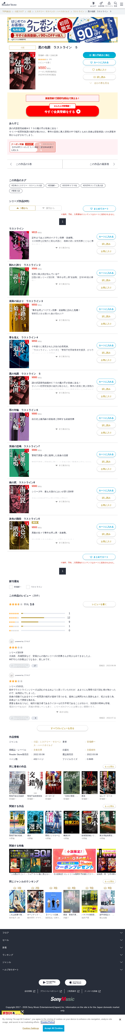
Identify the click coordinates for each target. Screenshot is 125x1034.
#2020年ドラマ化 (69, 185)
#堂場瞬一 (52, 185)
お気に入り (101, 69)
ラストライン (78, 11)
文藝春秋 (91, 750)
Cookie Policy (47, 1022)
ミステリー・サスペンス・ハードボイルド (52, 11)
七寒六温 (57, 918)
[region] (62, 1024)
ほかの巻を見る (101, 83)
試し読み (101, 77)
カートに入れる (101, 62)
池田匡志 (49, 918)
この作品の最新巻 (99, 164)
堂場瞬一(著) (43, 55)
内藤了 (66, 918)
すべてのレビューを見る (62, 728)
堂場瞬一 (17, 587)
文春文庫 (54, 55)
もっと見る (109, 767)
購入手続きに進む (101, 55)
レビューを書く (44, 62)
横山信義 (103, 918)
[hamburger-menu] (121, 4)
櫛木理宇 (31, 918)
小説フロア (19, 11)
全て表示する (64, 248)
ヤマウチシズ (41, 918)
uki (18, 918)
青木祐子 (12, 918)
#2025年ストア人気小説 (93, 185)
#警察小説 (16, 191)
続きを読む (64, 712)
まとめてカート (101, 208)
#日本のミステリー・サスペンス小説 (27, 185)
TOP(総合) (6, 11)
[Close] (120, 1019)
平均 (26, 604)
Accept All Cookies (54, 1028)
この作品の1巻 (24, 164)
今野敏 (12, 838)
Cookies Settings (31, 1028)
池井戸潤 (85, 918)
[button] (92, 991)
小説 (29, 11)
